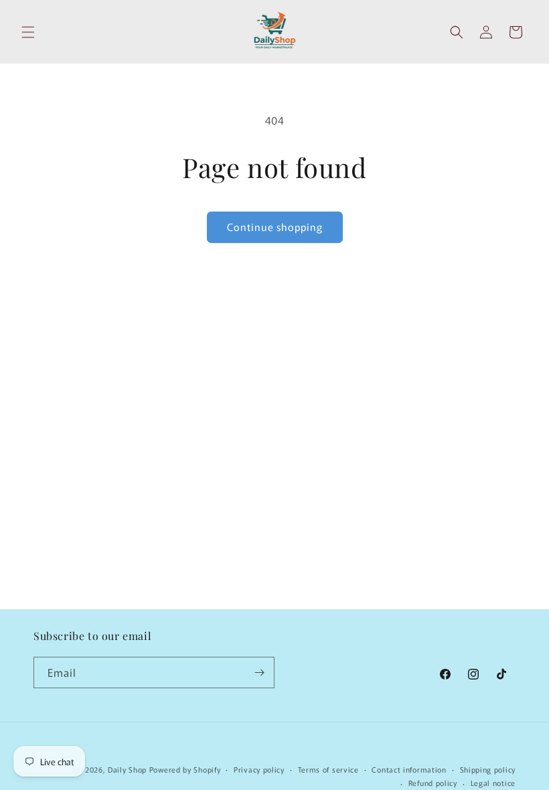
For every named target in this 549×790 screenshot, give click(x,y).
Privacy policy (259, 769)
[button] (28, 32)
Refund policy (432, 782)
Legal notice (493, 782)
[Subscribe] (259, 672)
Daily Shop (127, 769)
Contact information (409, 769)
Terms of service (328, 769)
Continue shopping (275, 227)
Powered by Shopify (185, 769)
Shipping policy (488, 769)
